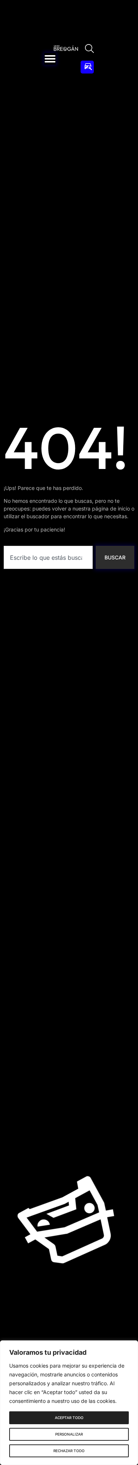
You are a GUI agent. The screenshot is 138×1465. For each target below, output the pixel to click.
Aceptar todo (69, 1417)
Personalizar (69, 1434)
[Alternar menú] (50, 59)
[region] (69, 1402)
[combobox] (48, 557)
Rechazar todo (69, 1450)
